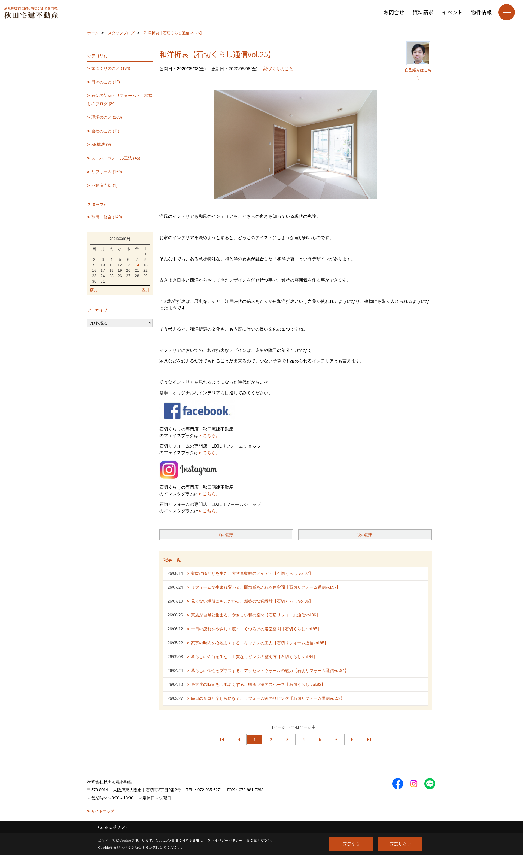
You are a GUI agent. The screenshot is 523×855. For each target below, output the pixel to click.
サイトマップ (102, 811)
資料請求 (423, 12)
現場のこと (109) (106, 117)
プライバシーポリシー (225, 840)
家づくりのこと (278, 68)
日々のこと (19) (105, 82)
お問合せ (394, 12)
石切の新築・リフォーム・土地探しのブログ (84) (120, 99)
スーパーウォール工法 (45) (115, 158)
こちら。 (211, 435)
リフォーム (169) (106, 171)
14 (137, 265)
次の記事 (365, 535)
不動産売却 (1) (104, 185)
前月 (94, 289)
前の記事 (226, 535)
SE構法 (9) (101, 144)
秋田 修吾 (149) (106, 217)
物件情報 (481, 12)
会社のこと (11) (105, 131)
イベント (452, 12)
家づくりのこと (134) (110, 68)
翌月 (146, 289)
